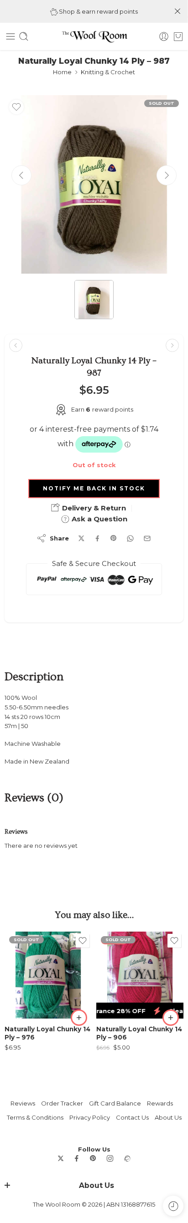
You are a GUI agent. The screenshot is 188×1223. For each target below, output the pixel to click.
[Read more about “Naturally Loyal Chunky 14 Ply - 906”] (170, 1017)
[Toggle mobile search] (24, 36)
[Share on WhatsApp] (130, 538)
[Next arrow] (167, 175)
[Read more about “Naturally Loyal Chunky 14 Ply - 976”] (79, 1017)
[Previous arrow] (21, 175)
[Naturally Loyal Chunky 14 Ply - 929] (15, 345)
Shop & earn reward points (97, 11)
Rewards (160, 1103)
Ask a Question (98, 519)
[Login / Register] (163, 36)
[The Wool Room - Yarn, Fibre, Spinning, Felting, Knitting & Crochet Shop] (94, 36)
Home (62, 72)
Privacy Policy (89, 1117)
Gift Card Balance (115, 1103)
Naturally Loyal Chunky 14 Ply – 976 (47, 1033)
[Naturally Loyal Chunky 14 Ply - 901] (172, 345)
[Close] (177, 11)
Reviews (22, 1103)
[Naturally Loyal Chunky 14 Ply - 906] (139, 975)
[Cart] (178, 36)
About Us (168, 1117)
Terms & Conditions (35, 1117)
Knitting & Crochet (108, 72)
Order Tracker (62, 1103)
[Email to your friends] (147, 538)
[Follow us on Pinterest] (93, 1158)
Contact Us (132, 1117)
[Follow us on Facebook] (76, 1158)
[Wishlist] (16, 107)
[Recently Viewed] (173, 1206)
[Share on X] (81, 538)
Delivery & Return (93, 508)
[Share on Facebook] (97, 538)
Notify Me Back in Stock (94, 488)
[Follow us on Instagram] (110, 1158)
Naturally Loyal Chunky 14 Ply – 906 (139, 1033)
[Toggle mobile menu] (10, 36)
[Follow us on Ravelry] (127, 1159)
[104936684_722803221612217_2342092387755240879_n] (94, 184)
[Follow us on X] (60, 1158)
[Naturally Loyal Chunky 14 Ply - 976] (48, 975)
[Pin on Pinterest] (113, 538)
